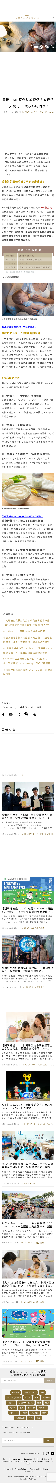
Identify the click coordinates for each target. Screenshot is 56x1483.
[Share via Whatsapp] (41, 46)
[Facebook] (43, 1453)
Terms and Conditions (39, 1469)
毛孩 (38, 1418)
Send (49, 1381)
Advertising (28, 1471)
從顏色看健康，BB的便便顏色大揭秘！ (22, 516)
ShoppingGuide (14, 1397)
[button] (3, 17)
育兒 (36, 1397)
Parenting (27, 1461)
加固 (42, 1392)
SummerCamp (29, 1392)
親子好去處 (20, 1418)
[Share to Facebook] (31, 46)
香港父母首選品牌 (26, 1403)
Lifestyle (29, 928)
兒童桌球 (15, 1392)
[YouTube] (52, 1453)
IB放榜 (24, 1413)
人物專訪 (10, 1403)
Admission (43, 1065)
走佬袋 (27, 1397)
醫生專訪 (46, 1397)
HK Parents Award (42, 1461)
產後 (39, 707)
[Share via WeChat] (46, 45)
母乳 (30, 1418)
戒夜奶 (23, 707)
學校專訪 (34, 1413)
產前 (47, 1403)
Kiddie (28, 1464)
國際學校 (42, 1408)
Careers (7, 1469)
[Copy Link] (52, 46)
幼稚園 (12, 1408)
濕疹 (44, 1413)
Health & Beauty (42, 1459)
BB (32, 707)
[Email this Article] (36, 46)
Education (30, 834)
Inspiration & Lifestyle (37, 1124)
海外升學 (13, 1413)
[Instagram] (47, 1453)
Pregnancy (31, 112)
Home (5, 1459)
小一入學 (31, 1408)
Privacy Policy (20, 1469)
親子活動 (40, 928)
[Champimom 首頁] (25, 18)
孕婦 (21, 1408)
